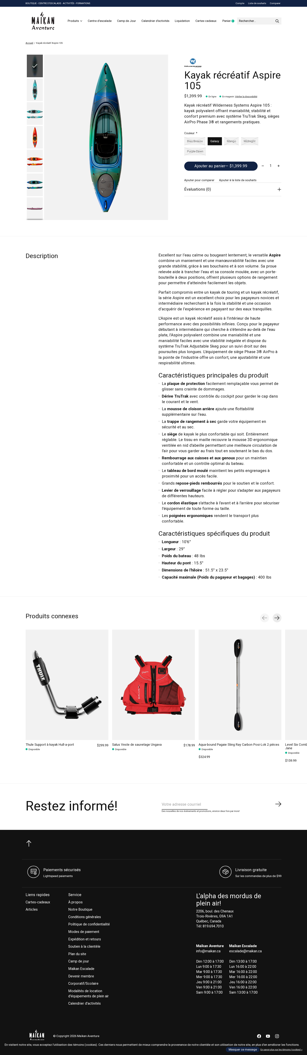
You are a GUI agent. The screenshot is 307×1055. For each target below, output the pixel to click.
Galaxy (214, 141)
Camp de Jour (126, 21)
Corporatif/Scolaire (83, 983)
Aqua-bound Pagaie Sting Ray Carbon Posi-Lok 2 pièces (239, 744)
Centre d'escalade (100, 21)
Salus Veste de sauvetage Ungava (137, 744)
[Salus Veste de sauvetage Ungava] (153, 685)
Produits (73, 21)
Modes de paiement (83, 931)
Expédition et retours (84, 939)
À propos (75, 902)
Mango (231, 141)
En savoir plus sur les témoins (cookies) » (281, 1049)
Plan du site (77, 954)
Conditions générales (84, 917)
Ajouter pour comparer (199, 180)
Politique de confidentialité (89, 924)
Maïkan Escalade (81, 968)
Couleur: (190, 133)
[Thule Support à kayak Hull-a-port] (67, 685)
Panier (229, 21)
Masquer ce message (243, 1050)
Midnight (249, 141)
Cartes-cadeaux (205, 21)
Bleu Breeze (195, 141)
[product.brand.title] (232, 62)
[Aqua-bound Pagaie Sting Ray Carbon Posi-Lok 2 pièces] (240, 685)
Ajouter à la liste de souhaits (237, 180)
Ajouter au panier (220, 166)
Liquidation (182, 21)
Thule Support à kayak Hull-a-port (50, 744)
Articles (32, 909)
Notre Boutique (80, 909)
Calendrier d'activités (155, 21)
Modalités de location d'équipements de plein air (88, 993)
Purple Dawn (195, 151)
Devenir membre (81, 976)
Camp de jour (78, 961)
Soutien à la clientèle (84, 946)
